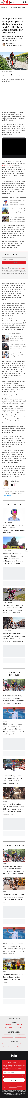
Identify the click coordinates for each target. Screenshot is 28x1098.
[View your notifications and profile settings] (10, 2)
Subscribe (18, 2)
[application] (14, 146)
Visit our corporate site (19, 1091)
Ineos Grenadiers (7, 165)
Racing (3, 15)
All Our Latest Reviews (7, 1043)
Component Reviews (7, 1046)
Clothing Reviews (20, 1046)
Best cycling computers (20, 1037)
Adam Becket (11, 43)
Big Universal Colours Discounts (18, 7)
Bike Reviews (21, 1043)
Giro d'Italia (19, 1024)
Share (6, 75)
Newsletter (22, 75)
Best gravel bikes (21, 1034)
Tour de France (8, 1024)
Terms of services (20, 267)
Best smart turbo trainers (7, 1037)
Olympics (20, 1027)
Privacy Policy (19, 1086)
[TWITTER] (12, 485)
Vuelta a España (8, 1027)
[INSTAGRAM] (15, 485)
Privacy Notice (21, 268)
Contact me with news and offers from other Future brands (14, 1076)
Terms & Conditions (13, 1087)
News (20, 45)
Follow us (15, 75)
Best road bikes (7, 1034)
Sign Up (14, 1080)
